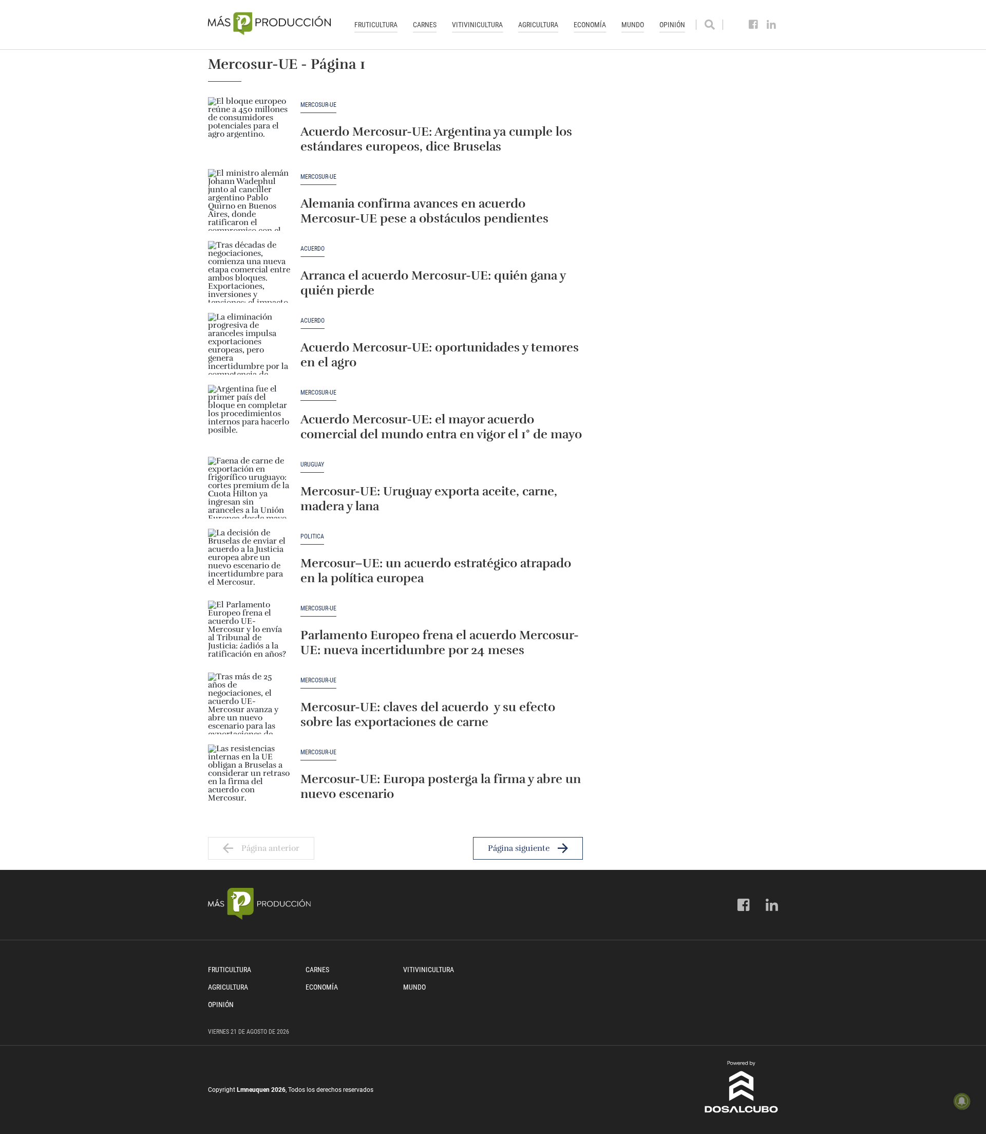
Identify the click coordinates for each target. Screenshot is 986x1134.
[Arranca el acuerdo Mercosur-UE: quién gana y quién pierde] (249, 272)
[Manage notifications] (962, 1101)
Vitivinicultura (477, 25)
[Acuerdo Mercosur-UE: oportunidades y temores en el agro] (249, 344)
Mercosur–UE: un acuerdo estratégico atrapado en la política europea (435, 570)
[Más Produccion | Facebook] (753, 25)
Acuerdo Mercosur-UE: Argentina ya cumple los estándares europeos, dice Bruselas (436, 139)
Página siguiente (518, 848)
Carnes (425, 25)
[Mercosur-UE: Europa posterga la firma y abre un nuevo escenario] (249, 775)
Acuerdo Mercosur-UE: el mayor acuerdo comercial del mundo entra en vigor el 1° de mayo (441, 427)
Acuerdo (312, 249)
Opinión (672, 25)
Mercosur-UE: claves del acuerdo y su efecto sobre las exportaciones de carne (427, 714)
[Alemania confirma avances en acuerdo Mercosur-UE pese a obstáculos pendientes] (249, 200)
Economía (590, 25)
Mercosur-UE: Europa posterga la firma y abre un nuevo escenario (440, 786)
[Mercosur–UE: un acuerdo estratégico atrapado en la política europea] (249, 559)
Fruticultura (375, 25)
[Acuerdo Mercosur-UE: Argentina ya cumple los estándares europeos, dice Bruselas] (249, 128)
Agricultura (538, 25)
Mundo (632, 25)
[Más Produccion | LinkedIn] (771, 25)
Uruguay (312, 464)
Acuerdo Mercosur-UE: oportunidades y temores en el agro (439, 355)
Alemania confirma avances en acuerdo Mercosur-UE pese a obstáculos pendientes (424, 211)
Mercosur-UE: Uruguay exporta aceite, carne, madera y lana (428, 499)
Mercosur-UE (318, 105)
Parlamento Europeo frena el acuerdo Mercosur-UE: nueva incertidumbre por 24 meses (439, 642)
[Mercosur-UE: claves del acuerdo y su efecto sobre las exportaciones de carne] (249, 703)
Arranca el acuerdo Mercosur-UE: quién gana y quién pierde (432, 283)
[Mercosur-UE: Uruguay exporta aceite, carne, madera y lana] (249, 487)
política (312, 536)
